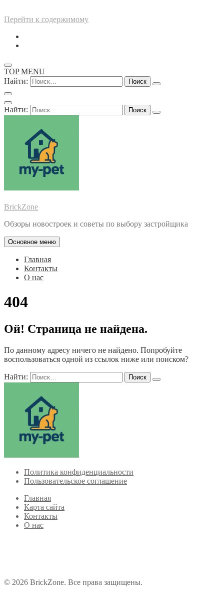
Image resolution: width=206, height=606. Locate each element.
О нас (34, 277)
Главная (37, 259)
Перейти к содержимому (46, 19)
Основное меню (32, 242)
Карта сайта (44, 507)
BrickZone (21, 207)
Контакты (41, 268)
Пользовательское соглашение (75, 481)
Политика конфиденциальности (79, 472)
